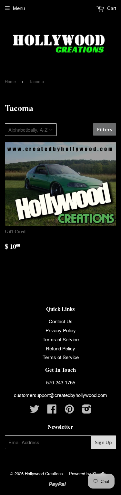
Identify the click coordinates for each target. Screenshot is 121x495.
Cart (111, 8)
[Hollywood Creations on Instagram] (87, 410)
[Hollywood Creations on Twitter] (34, 410)
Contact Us (61, 321)
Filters (104, 129)
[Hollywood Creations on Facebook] (52, 410)
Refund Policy (60, 348)
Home (10, 81)
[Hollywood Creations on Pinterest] (69, 410)
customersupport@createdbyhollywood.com (60, 394)
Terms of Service (61, 339)
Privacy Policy (60, 330)
